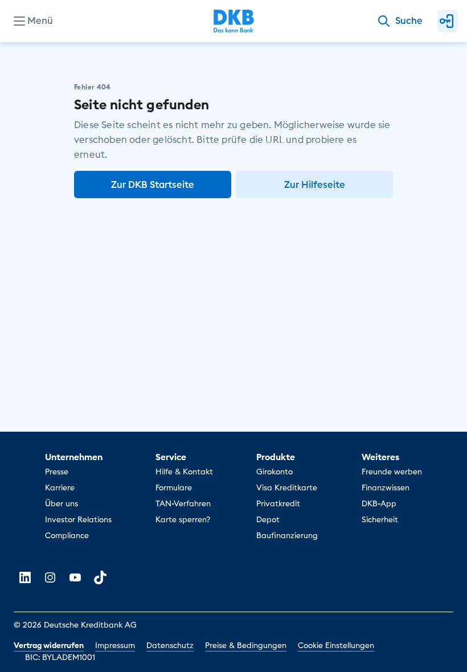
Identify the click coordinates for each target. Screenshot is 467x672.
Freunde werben (392, 471)
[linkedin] (25, 577)
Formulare (173, 487)
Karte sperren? (182, 519)
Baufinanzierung (287, 535)
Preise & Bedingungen (245, 645)
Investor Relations (78, 519)
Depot (268, 519)
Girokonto (274, 471)
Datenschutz (170, 645)
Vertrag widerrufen (49, 645)
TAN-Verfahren (183, 503)
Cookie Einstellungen (336, 645)
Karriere (60, 487)
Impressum (115, 645)
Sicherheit (380, 519)
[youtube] (75, 577)
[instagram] (50, 577)
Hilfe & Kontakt (184, 471)
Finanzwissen (385, 487)
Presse (56, 471)
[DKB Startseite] (234, 21)
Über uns (61, 503)
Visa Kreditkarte (286, 487)
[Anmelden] (447, 21)
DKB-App (379, 503)
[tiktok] (100, 577)
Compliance (67, 535)
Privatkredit (278, 503)
